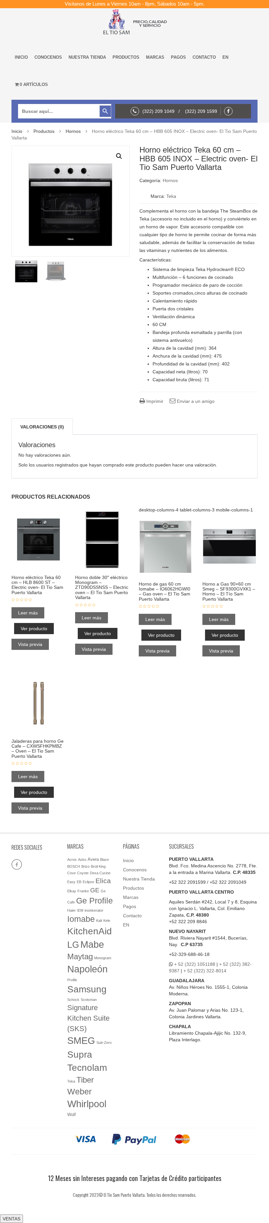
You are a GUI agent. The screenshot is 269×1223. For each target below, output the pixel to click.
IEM (80, 910)
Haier (71, 910)
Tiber (85, 1079)
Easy (71, 882)
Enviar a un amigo (195, 401)
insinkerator (94, 910)
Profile (72, 980)
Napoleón (87, 969)
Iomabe (81, 919)
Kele (106, 920)
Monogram (102, 958)
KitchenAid (89, 931)
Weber (79, 1091)
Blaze (104, 859)
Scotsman (89, 1000)
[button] (119, 156)
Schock (73, 1000)
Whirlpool (86, 1104)
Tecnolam (87, 1067)
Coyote (83, 873)
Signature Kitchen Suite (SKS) (88, 1018)
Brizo (85, 866)
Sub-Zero (104, 1043)
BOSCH (73, 866)
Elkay (71, 891)
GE (94, 890)
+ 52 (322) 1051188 (194, 964)
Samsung (87, 989)
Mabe (92, 944)
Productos (126, 57)
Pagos (178, 57)
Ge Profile (94, 900)
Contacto (204, 57)
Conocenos (48, 57)
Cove (71, 873)
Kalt (99, 920)
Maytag (80, 956)
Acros (72, 859)
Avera (93, 859)
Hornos (73, 131)
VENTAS (11, 1218)
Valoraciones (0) (42, 426)
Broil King (98, 866)
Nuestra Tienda (87, 57)
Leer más (28, 612)
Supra (79, 1054)
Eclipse (88, 882)
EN (225, 57)
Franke (83, 891)
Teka (171, 196)
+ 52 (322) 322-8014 (204, 970)
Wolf (71, 1114)
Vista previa (30, 644)
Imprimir (154, 401)
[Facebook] (230, 111)
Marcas (155, 57)
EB (79, 882)
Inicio (21, 57)
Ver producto (34, 628)
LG (73, 945)
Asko (82, 859)
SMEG (81, 1040)
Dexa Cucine (100, 873)
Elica (103, 880)
